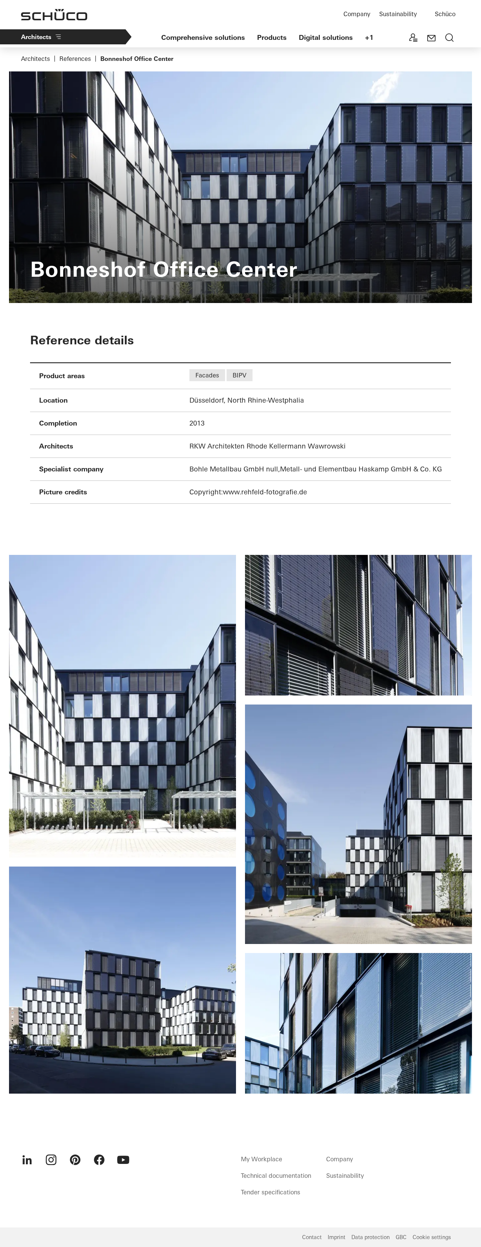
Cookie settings (432, 1237)
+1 (369, 37)
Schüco (445, 14)
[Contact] (431, 38)
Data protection (370, 1237)
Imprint (336, 1237)
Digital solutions (326, 37)
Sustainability (398, 14)
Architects (36, 37)
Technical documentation (276, 1175)
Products (272, 37)
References (75, 58)
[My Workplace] (413, 38)
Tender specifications (270, 1192)
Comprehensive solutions (203, 37)
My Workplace (261, 1159)
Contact (312, 1237)
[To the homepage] (54, 14)
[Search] (449, 38)
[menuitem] (27, 1160)
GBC (401, 1237)
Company (356, 14)
